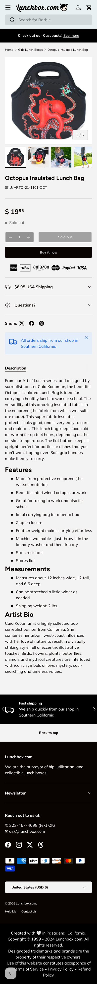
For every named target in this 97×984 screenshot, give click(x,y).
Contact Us (29, 911)
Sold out (65, 237)
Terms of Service (28, 969)
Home (9, 49)
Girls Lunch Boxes (30, 49)
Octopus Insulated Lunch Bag (68, 49)
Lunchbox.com (26, 903)
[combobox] (48, 19)
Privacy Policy (61, 969)
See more (71, 35)
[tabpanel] (48, 528)
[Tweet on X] (22, 323)
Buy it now (48, 252)
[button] (89, 7)
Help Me (10, 911)
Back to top (48, 732)
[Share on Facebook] (32, 323)
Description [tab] (15, 368)
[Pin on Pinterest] (42, 323)
